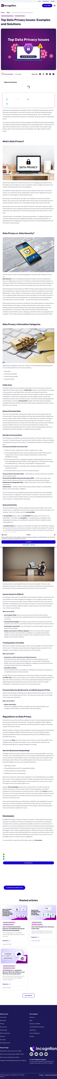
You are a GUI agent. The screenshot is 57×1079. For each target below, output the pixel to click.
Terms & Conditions (51, 1075)
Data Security (7, 279)
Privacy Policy (26, 544)
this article (38, 840)
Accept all (28, 542)
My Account (46, 1)
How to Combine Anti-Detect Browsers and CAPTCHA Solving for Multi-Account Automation (14, 928)
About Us (32, 544)
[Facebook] (31, 1054)
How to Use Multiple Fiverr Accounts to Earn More (42, 927)
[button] (55, 535)
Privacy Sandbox (13, 787)
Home (3, 12)
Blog (8, 12)
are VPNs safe (7, 677)
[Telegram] (41, 1054)
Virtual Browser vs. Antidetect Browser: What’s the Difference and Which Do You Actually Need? (13, 972)
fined (13, 740)
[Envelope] (46, 1054)
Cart (40, 1)
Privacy (41, 1075)
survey (45, 791)
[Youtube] (36, 1054)
